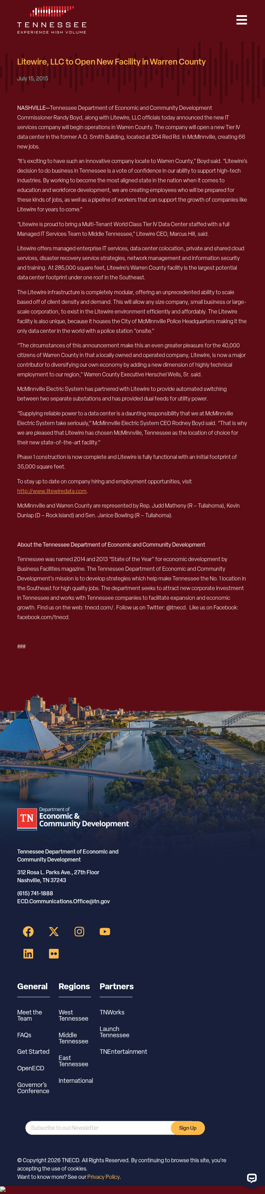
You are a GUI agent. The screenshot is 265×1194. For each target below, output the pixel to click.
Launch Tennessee (114, 1032)
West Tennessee (73, 1015)
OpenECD (30, 1068)
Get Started (33, 1052)
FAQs (24, 1035)
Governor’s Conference (33, 1088)
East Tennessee (73, 1061)
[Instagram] (79, 932)
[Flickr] (54, 954)
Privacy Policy (103, 1177)
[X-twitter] (54, 932)
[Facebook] (28, 932)
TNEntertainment (116, 1052)
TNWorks (112, 1012)
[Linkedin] (28, 954)
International (75, 1081)
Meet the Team (29, 1015)
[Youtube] (105, 932)
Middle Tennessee (73, 1038)
